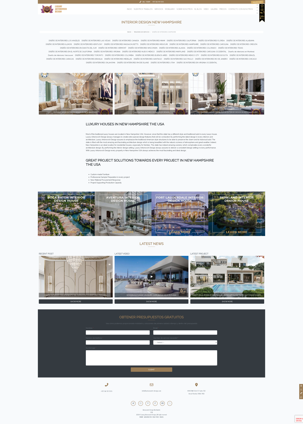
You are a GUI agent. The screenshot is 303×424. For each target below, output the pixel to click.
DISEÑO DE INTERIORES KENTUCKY (88, 44)
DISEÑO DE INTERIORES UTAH (163, 63)
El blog (198, 9)
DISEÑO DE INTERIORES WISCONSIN (142, 48)
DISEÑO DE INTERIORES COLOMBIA (119, 55)
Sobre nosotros (185, 9)
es (257, 7)
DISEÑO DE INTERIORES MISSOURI (154, 44)
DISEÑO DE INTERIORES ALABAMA (240, 41)
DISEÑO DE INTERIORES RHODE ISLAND (133, 63)
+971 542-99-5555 (158, 2)
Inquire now (257, 2)
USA (151, 412)
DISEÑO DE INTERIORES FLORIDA (211, 41)
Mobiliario (170, 9)
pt (257, 10)
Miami (141, 417)
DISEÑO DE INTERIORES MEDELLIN (118, 59)
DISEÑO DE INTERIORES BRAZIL (242, 55)
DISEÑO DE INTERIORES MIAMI (153, 41)
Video (206, 9)
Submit (151, 370)
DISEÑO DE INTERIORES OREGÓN (243, 44)
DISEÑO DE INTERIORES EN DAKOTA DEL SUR (78, 48)
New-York (156, 417)
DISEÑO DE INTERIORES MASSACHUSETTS (121, 44)
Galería (214, 9)
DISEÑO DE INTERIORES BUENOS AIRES (151, 55)
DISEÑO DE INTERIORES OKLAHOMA (100, 63)
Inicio (129, 9)
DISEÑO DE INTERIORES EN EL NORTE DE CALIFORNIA (70, 52)
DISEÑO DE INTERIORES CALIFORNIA (181, 41)
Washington (148, 417)
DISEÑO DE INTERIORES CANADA (125, 41)
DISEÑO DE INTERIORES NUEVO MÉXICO (138, 52)
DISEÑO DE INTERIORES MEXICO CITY (184, 55)
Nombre (90, 328)
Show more (75, 302)
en (257, 5)
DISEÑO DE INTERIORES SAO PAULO (178, 59)
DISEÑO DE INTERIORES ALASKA (172, 48)
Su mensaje (91, 348)
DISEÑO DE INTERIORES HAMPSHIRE (184, 44)
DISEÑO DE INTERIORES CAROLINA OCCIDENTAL (206, 52)
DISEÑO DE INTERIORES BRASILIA (89, 59)
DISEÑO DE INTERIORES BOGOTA (214, 55)
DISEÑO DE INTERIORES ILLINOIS (59, 44)
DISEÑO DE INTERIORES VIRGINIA (107, 52)
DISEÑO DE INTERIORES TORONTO (89, 55)
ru (257, 13)
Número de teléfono (94, 338)
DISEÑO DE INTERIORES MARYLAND (171, 52)
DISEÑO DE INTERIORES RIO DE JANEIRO (211, 59)
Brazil (162, 417)
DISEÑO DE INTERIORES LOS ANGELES (64, 41)
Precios (223, 9)
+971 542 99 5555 (106, 391)
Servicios (158, 9)
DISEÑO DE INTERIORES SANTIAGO (148, 59)
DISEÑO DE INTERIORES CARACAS (60, 59)
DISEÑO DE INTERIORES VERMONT (112, 48)
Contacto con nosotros (240, 9)
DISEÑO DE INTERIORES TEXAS (230, 48)
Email (156, 328)
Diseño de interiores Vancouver (60, 55)
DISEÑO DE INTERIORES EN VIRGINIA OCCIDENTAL (197, 63)
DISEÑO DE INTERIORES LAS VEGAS (96, 41)
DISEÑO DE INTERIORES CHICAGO (243, 59)
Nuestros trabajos (143, 9)
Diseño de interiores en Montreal (241, 52)
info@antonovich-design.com (151, 391)
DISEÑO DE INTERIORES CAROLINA (214, 44)
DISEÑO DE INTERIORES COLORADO (201, 48)
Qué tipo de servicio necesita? (166, 338)
